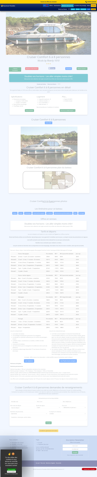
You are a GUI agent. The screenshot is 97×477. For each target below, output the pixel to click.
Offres (51, 5)
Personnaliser (11, 471)
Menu (88, 5)
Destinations (57, 5)
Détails (73, 9)
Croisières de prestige (80, 5)
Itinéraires (83, 9)
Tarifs (88, 9)
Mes (45, 5)
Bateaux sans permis (67, 5)
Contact (93, 5)
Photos (77, 9)
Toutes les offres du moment (48, 1)
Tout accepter (11, 469)
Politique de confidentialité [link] (11, 473)
